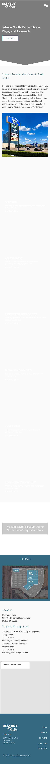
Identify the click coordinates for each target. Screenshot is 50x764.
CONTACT (42, 748)
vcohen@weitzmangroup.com (15, 641)
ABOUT (44, 732)
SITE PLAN (42, 743)
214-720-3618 (8, 650)
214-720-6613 (8, 637)
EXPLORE (43, 738)
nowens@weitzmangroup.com (15, 653)
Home (44, 727)
